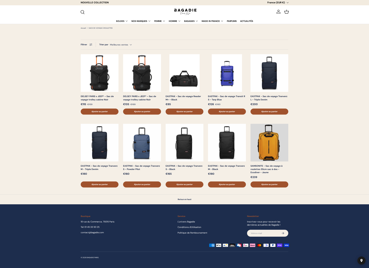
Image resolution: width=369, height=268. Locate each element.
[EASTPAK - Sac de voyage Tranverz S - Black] (184, 142)
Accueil (83, 28)
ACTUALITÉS (246, 21)
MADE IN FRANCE (211, 21)
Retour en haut (184, 199)
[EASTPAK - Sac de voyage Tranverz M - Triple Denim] (99, 142)
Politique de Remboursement (192, 232)
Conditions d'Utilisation (189, 227)
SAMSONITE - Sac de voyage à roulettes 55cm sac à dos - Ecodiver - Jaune (267, 169)
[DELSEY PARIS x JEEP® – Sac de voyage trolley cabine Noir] (99, 73)
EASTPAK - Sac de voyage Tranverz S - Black (184, 167)
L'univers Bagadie (186, 221)
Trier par (103, 44)
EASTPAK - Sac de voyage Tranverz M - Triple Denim (99, 167)
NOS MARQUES (139, 21)
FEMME (158, 21)
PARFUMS (232, 21)
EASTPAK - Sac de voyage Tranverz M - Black (226, 167)
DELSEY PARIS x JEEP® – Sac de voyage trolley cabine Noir (97, 98)
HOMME (173, 21)
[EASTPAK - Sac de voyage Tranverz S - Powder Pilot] (142, 142)
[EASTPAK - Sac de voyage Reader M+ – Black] (184, 73)
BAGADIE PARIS (93, 257)
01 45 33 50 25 (91, 227)
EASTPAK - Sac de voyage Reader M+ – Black (183, 98)
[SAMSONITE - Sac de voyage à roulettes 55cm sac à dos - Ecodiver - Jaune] (269, 142)
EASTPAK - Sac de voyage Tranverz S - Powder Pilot (141, 167)
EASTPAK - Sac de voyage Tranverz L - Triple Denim (269, 98)
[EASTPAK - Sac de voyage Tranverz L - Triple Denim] (269, 73)
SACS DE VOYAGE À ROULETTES (101, 28)
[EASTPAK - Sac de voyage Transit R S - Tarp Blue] (227, 73)
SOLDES (120, 21)
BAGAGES (189, 21)
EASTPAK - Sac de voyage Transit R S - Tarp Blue (226, 98)
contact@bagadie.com (92, 232)
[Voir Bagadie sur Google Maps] (361, 260)
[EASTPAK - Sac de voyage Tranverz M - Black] (227, 142)
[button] (286, 11)
